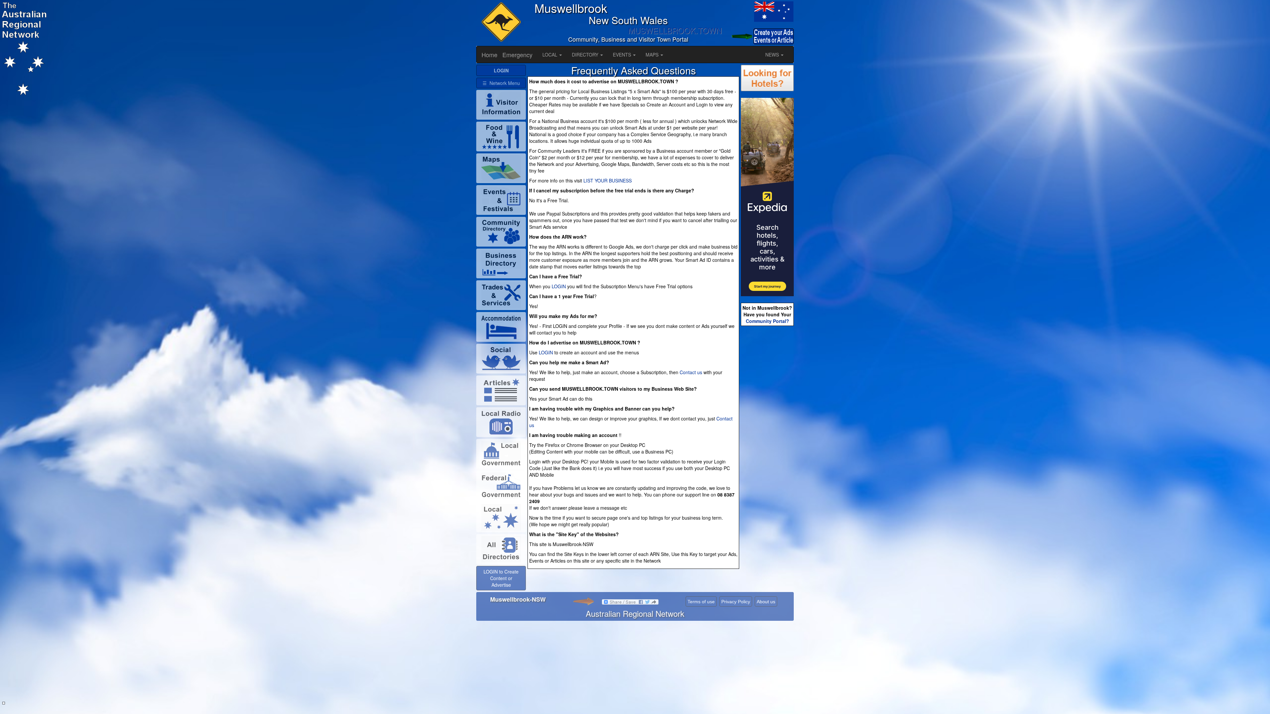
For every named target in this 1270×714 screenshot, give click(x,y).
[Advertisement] (767, 432)
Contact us (691, 372)
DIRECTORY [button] (586, 54)
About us (766, 601)
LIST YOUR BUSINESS (607, 180)
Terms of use (701, 601)
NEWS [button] (772, 54)
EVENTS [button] (622, 54)
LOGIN (559, 286)
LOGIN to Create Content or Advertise (501, 578)
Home (489, 54)
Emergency (517, 54)
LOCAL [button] (550, 54)
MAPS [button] (653, 54)
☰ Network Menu (501, 83)
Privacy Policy (735, 601)
